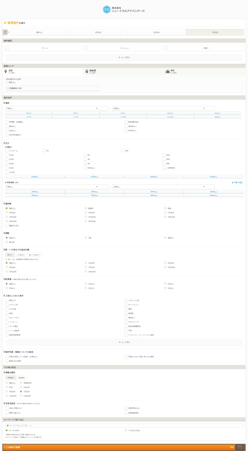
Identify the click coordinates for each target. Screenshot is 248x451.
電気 (130, 309)
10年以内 (12, 217)
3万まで (28, 113)
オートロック (133, 305)
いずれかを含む (134, 430)
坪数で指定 (238, 182)
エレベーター (14, 318)
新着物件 (11, 378)
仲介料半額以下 (15, 135)
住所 (12, 71)
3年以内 (12, 213)
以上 (35, 177)
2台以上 (171, 284)
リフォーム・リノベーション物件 (141, 335)
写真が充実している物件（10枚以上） (24, 357)
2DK (168, 155)
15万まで (217, 113)
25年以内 (12, 221)
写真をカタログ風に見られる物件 (141, 357)
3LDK (11, 164)
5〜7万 (76, 117)
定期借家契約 (133, 413)
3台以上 (12, 288)
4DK (168, 164)
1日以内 (98, 32)
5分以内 (12, 267)
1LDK (11, 155)
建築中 (91, 208)
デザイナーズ (133, 322)
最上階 (11, 242)
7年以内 (171, 213)
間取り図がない (15, 413)
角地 (11, 313)
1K (47, 151)
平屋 (130, 330)
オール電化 (13, 326)
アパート (45, 48)
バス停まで (21, 255)
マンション (124, 48)
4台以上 (91, 288)
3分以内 (171, 263)
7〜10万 (123, 117)
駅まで (10, 255)
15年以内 (92, 217)
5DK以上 (91, 168)
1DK (126, 151)
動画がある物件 (15, 361)
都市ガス (12, 300)
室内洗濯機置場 (134, 326)
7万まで (123, 113)
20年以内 (171, 217)
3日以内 (156, 32)
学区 (173, 71)
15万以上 (217, 117)
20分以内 (92, 272)
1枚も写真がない (15, 408)
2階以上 (171, 238)
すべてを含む (14, 430)
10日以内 (12, 396)
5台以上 (171, 288)
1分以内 (91, 263)
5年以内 (91, 213)
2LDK (11, 159)
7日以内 (215, 32)
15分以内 (12, 272)
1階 (89, 238)
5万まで (76, 113)
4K (89, 164)
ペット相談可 (14, 330)
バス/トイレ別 (133, 300)
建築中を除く (14, 226)
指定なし (39, 32)
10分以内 (171, 267)
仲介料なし (132, 130)
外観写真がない (134, 408)
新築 (169, 208)
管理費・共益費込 (16, 122)
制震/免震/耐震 (14, 335)
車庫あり (131, 318)
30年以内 (92, 221)
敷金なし (12, 126)
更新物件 (21, 378)
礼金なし (12, 130)
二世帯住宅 (170, 168)
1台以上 (91, 284)
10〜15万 (170, 117)
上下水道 (12, 309)
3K (89, 159)
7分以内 (91, 267)
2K (89, 155)
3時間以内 (27, 383)
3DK (168, 159)
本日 (11, 387)
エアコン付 (13, 305)
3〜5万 (29, 117)
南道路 (130, 313)
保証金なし (132, 126)
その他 (11, 172)
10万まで (170, 113)
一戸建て (205, 48)
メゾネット (13, 322)
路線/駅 (93, 71)
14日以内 (27, 396)
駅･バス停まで (34, 255)
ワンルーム (13, 151)
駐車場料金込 (133, 122)
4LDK (11, 168)
